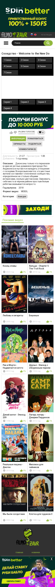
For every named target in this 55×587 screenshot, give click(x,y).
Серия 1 (8, 102)
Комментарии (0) (27, 149)
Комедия (22, 197)
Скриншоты (19, 144)
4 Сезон (7, 66)
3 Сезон (42, 60)
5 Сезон (25, 66)
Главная (19, 553)
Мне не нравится (15, 132)
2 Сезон (25, 60)
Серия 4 (8, 108)
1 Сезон (7, 60)
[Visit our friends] (27, 210)
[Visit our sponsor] (27, 121)
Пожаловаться (35, 139)
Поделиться (34, 144)
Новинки (36, 553)
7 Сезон (7, 72)
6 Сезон (42, 66)
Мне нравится (11, 132)
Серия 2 (25, 102)
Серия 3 (42, 102)
